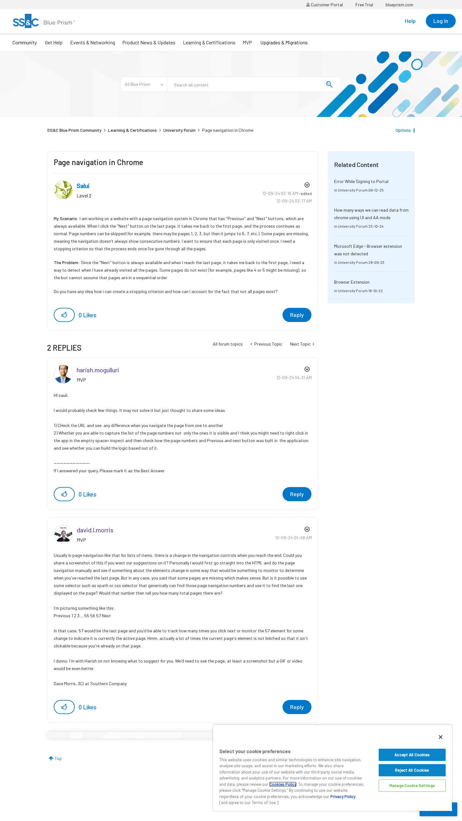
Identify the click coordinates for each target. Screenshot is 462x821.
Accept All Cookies (412, 754)
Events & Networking (92, 42)
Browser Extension (352, 282)
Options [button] (403, 130)
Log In (440, 20)
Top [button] (58, 758)
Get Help (54, 42)
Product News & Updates (148, 42)
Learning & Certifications (209, 42)
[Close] (441, 737)
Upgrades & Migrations (284, 42)
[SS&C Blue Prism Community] (44, 21)
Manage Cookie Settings (412, 785)
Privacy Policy (342, 796)
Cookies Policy (282, 784)
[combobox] (254, 84)
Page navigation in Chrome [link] (227, 130)
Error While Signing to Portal (361, 181)
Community (25, 42)
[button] (64, 315)
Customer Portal (326, 4)
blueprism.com (399, 4)
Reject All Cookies (412, 770)
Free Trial (364, 4)
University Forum (179, 130)
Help (410, 20)
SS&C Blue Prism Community (74, 130)
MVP (247, 42)
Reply (297, 314)
